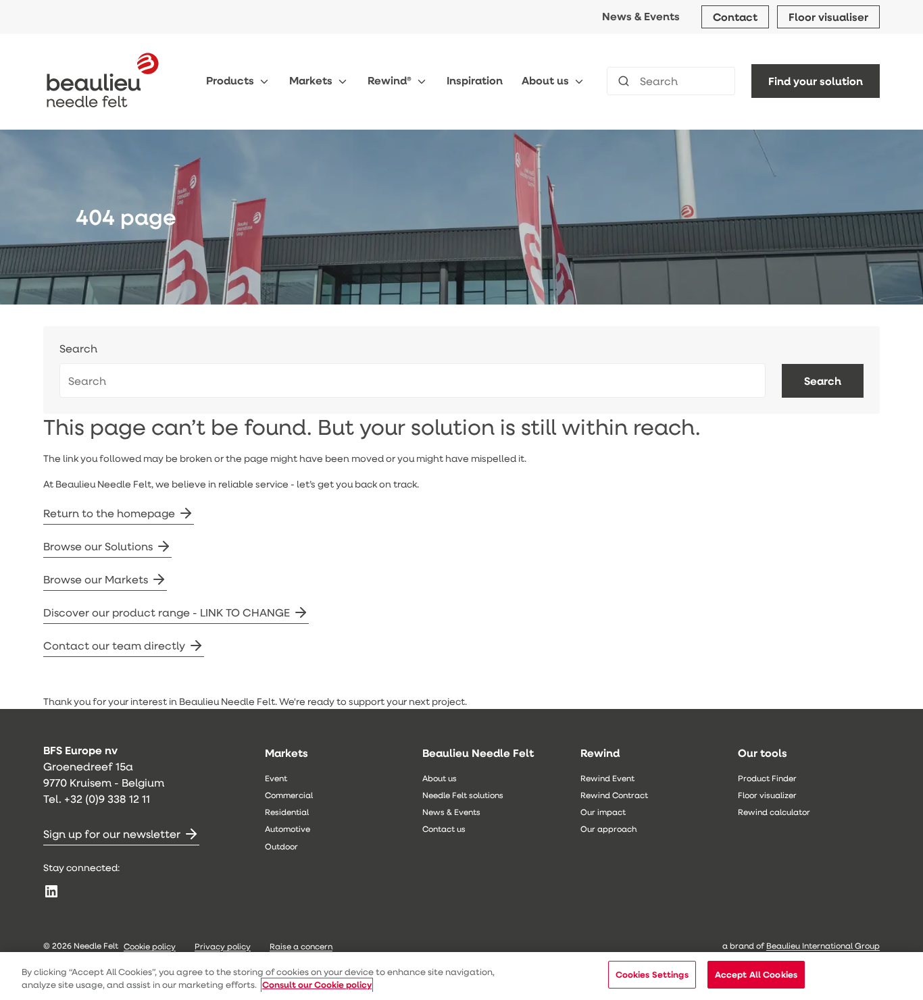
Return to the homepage (109, 513)
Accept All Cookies (756, 974)
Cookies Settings (652, 974)
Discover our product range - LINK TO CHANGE (166, 612)
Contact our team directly (114, 645)
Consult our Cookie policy (317, 985)
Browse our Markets (95, 579)
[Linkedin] (51, 891)
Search (78, 348)
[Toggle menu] (264, 81)
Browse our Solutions (98, 546)
